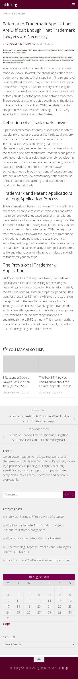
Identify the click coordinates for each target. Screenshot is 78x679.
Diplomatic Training (21, 43)
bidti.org (9, 4)
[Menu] (73, 4)
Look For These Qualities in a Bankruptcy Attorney (38, 560)
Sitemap (63, 668)
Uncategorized (14, 13)
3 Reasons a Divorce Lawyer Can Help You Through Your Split (16, 382)
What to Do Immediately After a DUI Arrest (33, 538)
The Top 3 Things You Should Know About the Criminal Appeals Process (55, 382)
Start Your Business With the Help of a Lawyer (35, 517)
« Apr (6, 624)
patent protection (14, 167)
